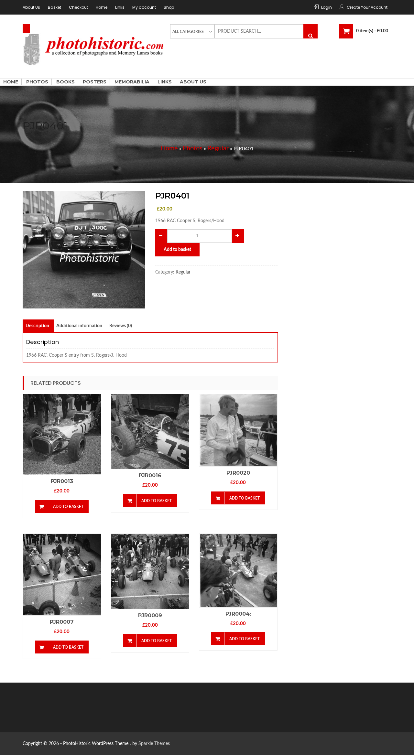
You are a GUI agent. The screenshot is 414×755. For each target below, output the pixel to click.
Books (65, 82)
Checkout (78, 7)
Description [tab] (37, 326)
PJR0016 (150, 475)
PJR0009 (150, 615)
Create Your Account (367, 7)
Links (120, 7)
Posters (94, 82)
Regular (218, 148)
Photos (37, 82)
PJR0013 (62, 481)
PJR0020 (238, 473)
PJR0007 (62, 622)
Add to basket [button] (68, 507)
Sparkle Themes (154, 743)
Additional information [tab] (79, 326)
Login (326, 7)
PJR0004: (238, 614)
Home (101, 7)
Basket (54, 7)
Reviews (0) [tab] (120, 326)
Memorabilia (131, 82)
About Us (31, 7)
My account (144, 7)
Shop (169, 7)
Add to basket (177, 249)
